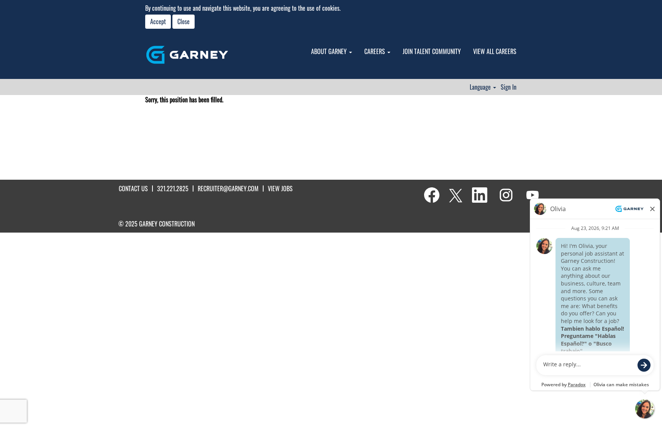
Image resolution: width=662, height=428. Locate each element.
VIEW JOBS (280, 188)
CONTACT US (133, 188)
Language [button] (481, 87)
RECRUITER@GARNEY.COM (228, 188)
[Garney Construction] (187, 54)
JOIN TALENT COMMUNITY (432, 51)
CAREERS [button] (375, 51)
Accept (158, 21)
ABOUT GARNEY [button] (329, 51)
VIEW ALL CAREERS (494, 51)
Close (183, 21)
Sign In (508, 87)
